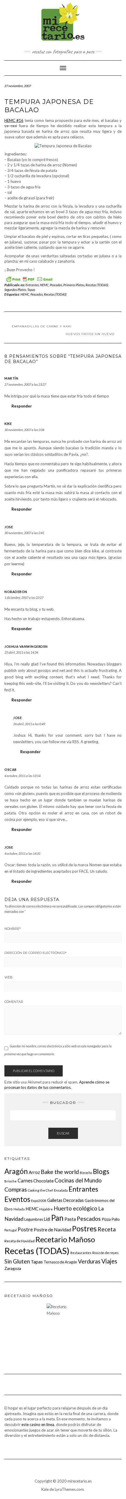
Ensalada (61, 1190)
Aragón (16, 1171)
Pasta (70, 1219)
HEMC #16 (13, 120)
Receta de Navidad (19, 1241)
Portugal (10, 1230)
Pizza (106, 1219)
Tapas (31, 289)
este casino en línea (37, 1424)
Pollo (116, 1219)
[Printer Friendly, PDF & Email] (29, 278)
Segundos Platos (15, 289)
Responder (21, 406)
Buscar (63, 1133)
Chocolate (43, 1180)
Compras (15, 1189)
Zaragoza (12, 1268)
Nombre (12, 929)
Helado (19, 1209)
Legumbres (33, 1219)
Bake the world (60, 1171)
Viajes (109, 1261)
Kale (45, 1489)
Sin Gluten (17, 1261)
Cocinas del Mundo (78, 1180)
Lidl (47, 1219)
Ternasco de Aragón (60, 1262)
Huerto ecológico (75, 1208)
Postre (25, 1229)
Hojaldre (46, 1209)
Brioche (10, 1181)
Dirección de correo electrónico (35, 953)
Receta (107, 1229)
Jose (8, 527)
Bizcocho (86, 1173)
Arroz (34, 1172)
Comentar (13, 1002)
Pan (57, 1218)
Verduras (89, 1261)
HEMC (44, 285)
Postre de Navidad (52, 1229)
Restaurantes (80, 1253)
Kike (8, 423)
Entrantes (32, 285)
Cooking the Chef (40, 1190)
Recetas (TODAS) (97, 285)
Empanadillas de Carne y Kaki (41, 326)
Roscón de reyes (105, 1252)
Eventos (17, 1199)
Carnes (25, 1180)
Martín (11, 378)
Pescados (56, 285)
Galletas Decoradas (65, 1200)
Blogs (101, 1171)
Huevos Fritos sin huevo (90, 334)
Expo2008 (38, 1200)
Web (8, 977)
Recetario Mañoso (65, 1239)
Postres (84, 1228)
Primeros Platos (73, 285)
